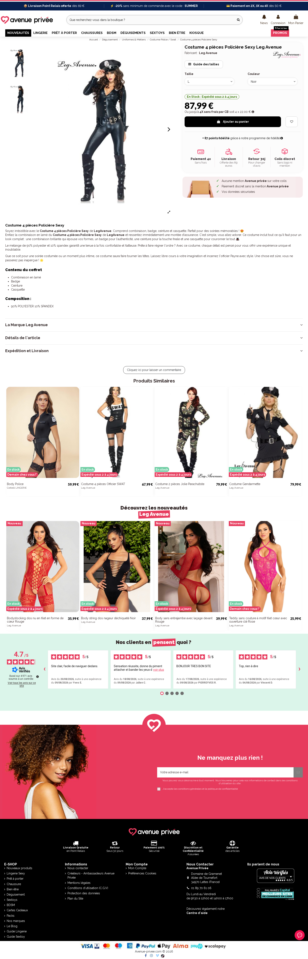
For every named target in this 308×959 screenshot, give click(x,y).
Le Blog (12, 926)
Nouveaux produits (19, 868)
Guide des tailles (206, 64)
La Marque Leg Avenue (26, 325)
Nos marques (16, 921)
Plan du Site (75, 898)
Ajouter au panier (236, 121)
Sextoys (12, 899)
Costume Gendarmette (244, 484)
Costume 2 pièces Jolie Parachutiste (179, 484)
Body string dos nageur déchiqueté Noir (108, 618)
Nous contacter (77, 868)
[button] (264, 20)
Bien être (13, 889)
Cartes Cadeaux (17, 910)
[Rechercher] (238, 19)
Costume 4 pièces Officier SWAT (103, 484)
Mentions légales (79, 882)
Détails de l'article (22, 338)
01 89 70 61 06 (201, 888)
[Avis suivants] (299, 669)
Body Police (15, 484)
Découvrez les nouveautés (154, 511)
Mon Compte (137, 868)
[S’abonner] (298, 772)
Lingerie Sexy (16, 873)
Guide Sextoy (16, 936)
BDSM (11, 905)
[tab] (154, 324)
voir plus (158, 669)
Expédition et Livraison (27, 351)
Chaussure (14, 884)
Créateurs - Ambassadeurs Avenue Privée (90, 875)
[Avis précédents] (44, 669)
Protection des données (83, 893)
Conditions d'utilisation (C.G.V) (87, 888)
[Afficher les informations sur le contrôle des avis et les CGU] (37, 676)
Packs (10, 915)
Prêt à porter (15, 878)
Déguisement (16, 894)
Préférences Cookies (142, 873)
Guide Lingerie (17, 931)
